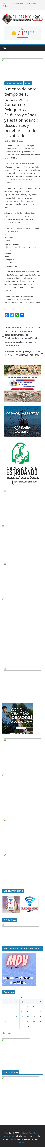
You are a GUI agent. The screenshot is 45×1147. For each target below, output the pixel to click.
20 (5, 1021)
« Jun (4, 1033)
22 (16, 1021)
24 (28, 1021)
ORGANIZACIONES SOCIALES (14, 83)
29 (16, 1026)
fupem (21, 141)
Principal (28, 83)
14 (11, 1016)
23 (22, 1021)
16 (22, 1016)
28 (11, 1026)
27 (5, 1026)
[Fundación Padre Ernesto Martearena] (5, 48)
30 (22, 1026)
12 (40, 1011)
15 (16, 1016)
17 (28, 1016)
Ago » (10, 1033)
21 (11, 1021)
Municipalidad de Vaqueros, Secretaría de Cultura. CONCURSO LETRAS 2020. (22, 353)
